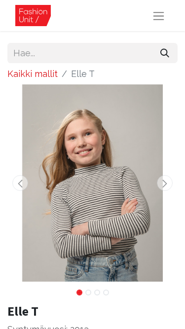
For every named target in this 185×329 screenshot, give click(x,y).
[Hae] (165, 53)
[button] (20, 183)
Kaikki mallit (32, 74)
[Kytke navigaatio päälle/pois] (159, 15)
